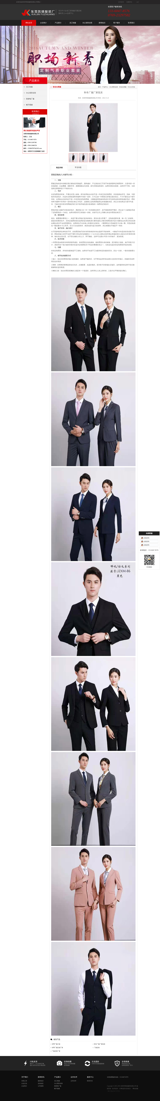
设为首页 (121, 2)
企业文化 (24, 1083)
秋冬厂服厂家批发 (99, 1044)
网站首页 (29, 23)
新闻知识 (102, 23)
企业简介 (43, 23)
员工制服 (72, 23)
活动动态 (40, 1083)
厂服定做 (97, 1047)
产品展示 (58, 23)
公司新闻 (40, 1086)
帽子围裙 (57, 1088)
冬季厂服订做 (56, 1044)
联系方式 (90, 1081)
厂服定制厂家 (56, 1051)
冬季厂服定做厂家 (57, 1047)
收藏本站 (129, 2)
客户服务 (116, 23)
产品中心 (105, 87)
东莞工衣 (24, 1081)
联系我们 (131, 23)
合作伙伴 (73, 1081)
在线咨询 (146, 538)
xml (137, 2)
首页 (99, 87)
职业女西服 (122, 87)
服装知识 (40, 1081)
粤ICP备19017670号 (114, 1091)
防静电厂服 (57, 1086)
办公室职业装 (87, 23)
